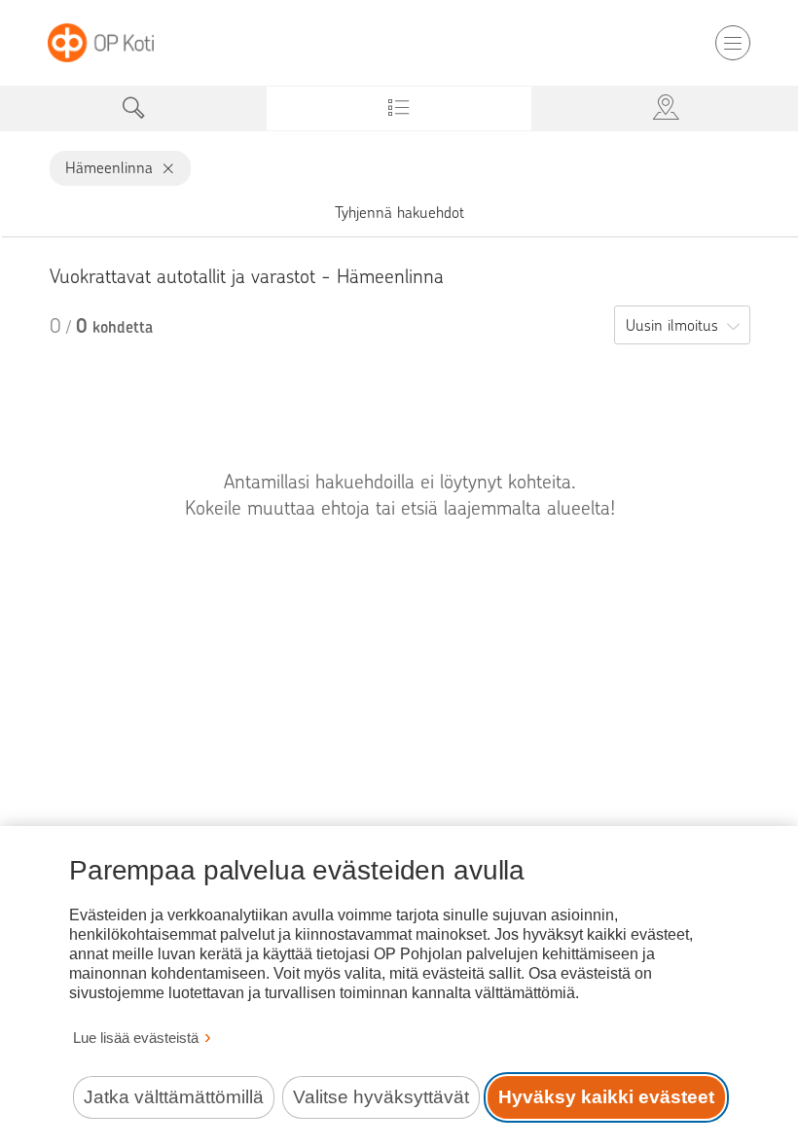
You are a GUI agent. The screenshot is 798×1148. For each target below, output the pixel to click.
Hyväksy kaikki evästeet (606, 1097)
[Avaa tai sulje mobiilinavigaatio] (732, 42)
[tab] (133, 108)
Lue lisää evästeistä (136, 1037)
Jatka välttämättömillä (174, 1097)
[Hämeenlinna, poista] (164, 168)
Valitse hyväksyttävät (381, 1097)
